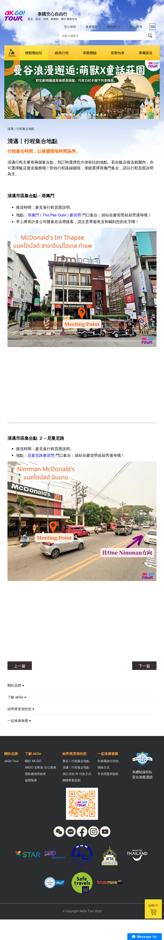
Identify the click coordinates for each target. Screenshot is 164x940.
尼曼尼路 (35, 455)
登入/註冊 (136, 26)
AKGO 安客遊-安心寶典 (40, 767)
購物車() (113, 26)
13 (105, 115)
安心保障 (70, 26)
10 (93, 115)
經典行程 (62, 52)
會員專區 (92, 26)
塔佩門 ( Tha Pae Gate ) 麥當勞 (54, 214)
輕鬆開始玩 (33, 52)
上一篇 (19, 665)
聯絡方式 (104, 767)
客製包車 (117, 52)
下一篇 (144, 665)
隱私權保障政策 (35, 774)
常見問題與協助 (108, 774)
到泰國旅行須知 (108, 761)
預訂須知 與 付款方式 (77, 774)
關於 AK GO (33, 761)
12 (101, 115)
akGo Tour (11, 761)
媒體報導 (31, 780)
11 (97, 115)
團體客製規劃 (72, 780)
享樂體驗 (90, 52)
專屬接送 (145, 52)
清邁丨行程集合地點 (76, 767)
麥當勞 (48, 455)
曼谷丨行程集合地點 (76, 761)
